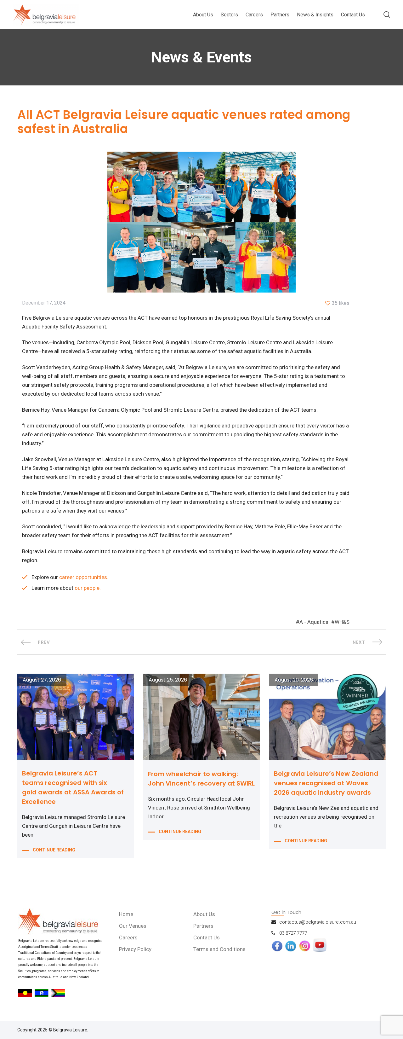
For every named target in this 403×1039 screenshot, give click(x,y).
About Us (203, 15)
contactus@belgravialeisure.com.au (317, 922)
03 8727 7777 (293, 933)
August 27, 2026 (42, 679)
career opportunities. (83, 577)
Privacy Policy (135, 949)
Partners (279, 15)
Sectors (229, 15)
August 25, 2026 (168, 679)
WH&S (342, 622)
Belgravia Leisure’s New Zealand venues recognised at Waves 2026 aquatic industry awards (326, 783)
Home (126, 914)
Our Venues (132, 926)
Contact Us (353, 15)
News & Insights (315, 15)
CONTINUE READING (54, 850)
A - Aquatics (313, 622)
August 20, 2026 (294, 679)
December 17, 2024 (43, 302)
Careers (254, 15)
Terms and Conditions (219, 949)
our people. (88, 588)
